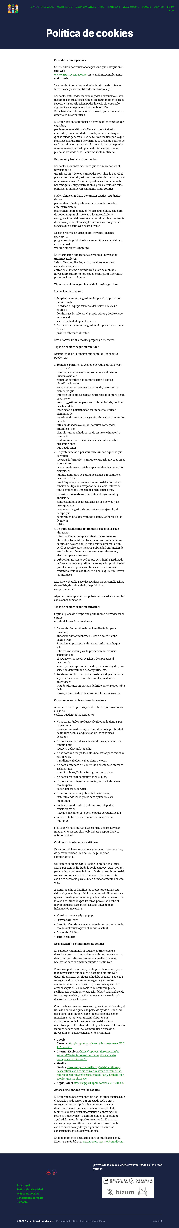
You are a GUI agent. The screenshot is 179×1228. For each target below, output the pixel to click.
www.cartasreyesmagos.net (70, 74)
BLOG (171, 10)
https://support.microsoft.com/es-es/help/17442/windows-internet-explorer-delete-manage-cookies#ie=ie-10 (88, 1055)
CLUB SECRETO (64, 7)
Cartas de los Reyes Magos (39, 1221)
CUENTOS (159, 7)
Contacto (22, 1202)
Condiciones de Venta (29, 1197)
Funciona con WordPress (92, 1221)
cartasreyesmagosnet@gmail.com (103, 1141)
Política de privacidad (29, 1189)
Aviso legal (23, 1185)
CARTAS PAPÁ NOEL (85, 7)
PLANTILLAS (113, 7)
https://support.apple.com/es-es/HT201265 (98, 1083)
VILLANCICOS (130, 7)
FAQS (101, 7)
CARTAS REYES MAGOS (42, 7)
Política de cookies (27, 1193)
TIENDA (170, 7)
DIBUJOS (146, 7)
